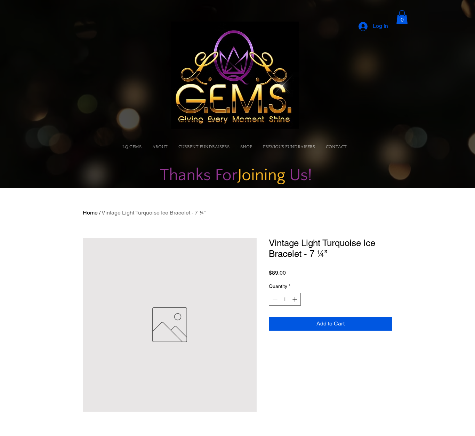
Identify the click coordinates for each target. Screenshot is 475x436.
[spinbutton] (285, 299)
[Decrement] (274, 299)
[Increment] (295, 299)
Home (90, 212)
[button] (402, 17)
